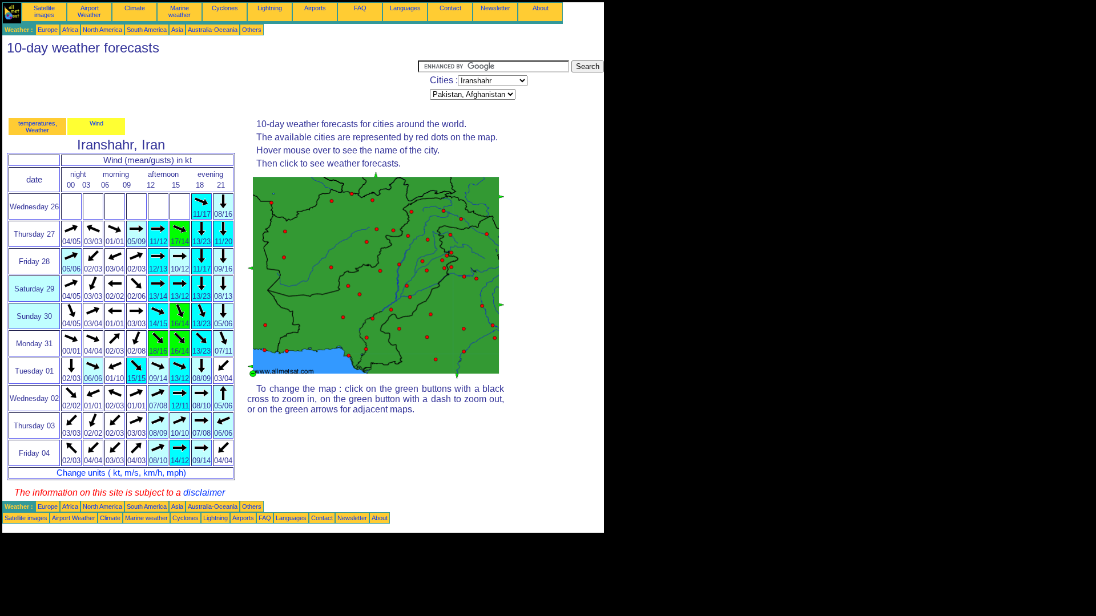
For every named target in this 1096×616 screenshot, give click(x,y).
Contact (450, 8)
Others (251, 29)
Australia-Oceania (212, 29)
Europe (48, 29)
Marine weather (179, 11)
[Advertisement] (210, 86)
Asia (177, 29)
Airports (315, 8)
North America (102, 29)
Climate (134, 8)
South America (147, 29)
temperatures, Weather (37, 126)
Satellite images (44, 11)
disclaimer (204, 492)
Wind (96, 123)
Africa (70, 29)
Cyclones (225, 8)
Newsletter (495, 8)
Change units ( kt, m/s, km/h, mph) (121, 472)
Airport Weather (89, 11)
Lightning (269, 8)
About (541, 8)
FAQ (360, 8)
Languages (405, 8)
